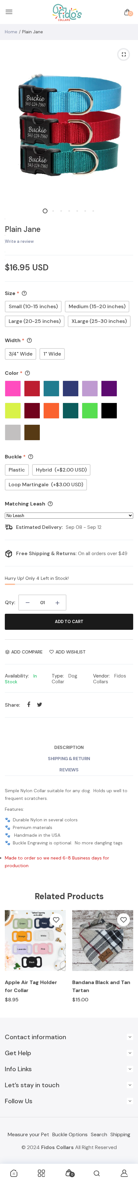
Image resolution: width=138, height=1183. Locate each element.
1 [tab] (45, 211)
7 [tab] (93, 211)
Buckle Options (70, 1134)
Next (126, 960)
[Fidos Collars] (67, 12)
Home (11, 32)
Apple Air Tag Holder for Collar (31, 986)
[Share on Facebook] (28, 705)
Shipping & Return (69, 758)
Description (68, 747)
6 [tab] (85, 211)
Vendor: (101, 676)
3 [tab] (61, 211)
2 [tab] (53, 211)
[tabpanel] (69, 122)
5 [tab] (77, 211)
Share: (12, 705)
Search (99, 1134)
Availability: (17, 676)
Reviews (68, 770)
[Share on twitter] (40, 705)
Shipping (120, 1134)
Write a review (19, 241)
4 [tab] (69, 211)
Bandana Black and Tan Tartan (101, 986)
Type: (58, 676)
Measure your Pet (28, 1134)
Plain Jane (23, 229)
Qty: (10, 602)
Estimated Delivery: (39, 527)
